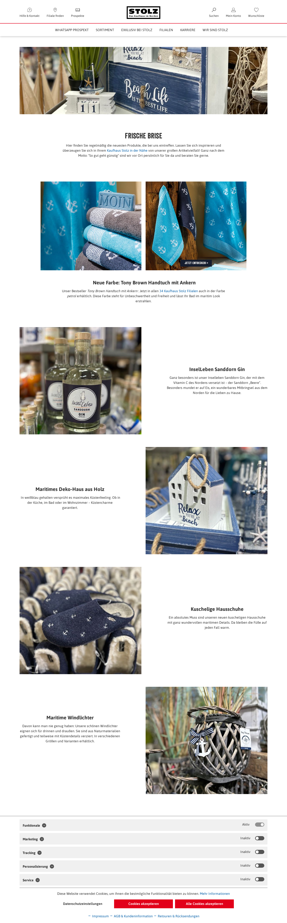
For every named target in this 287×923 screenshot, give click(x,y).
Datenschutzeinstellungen (82, 904)
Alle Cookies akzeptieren (204, 904)
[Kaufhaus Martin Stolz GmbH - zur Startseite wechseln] (143, 12)
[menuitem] (256, 12)
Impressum (100, 916)
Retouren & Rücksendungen (178, 916)
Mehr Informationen (215, 893)
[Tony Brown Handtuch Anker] (91, 226)
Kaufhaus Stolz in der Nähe (127, 150)
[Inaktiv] (259, 838)
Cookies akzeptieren (143, 904)
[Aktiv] (259, 824)
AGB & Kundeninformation (133, 916)
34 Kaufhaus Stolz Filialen (178, 291)
